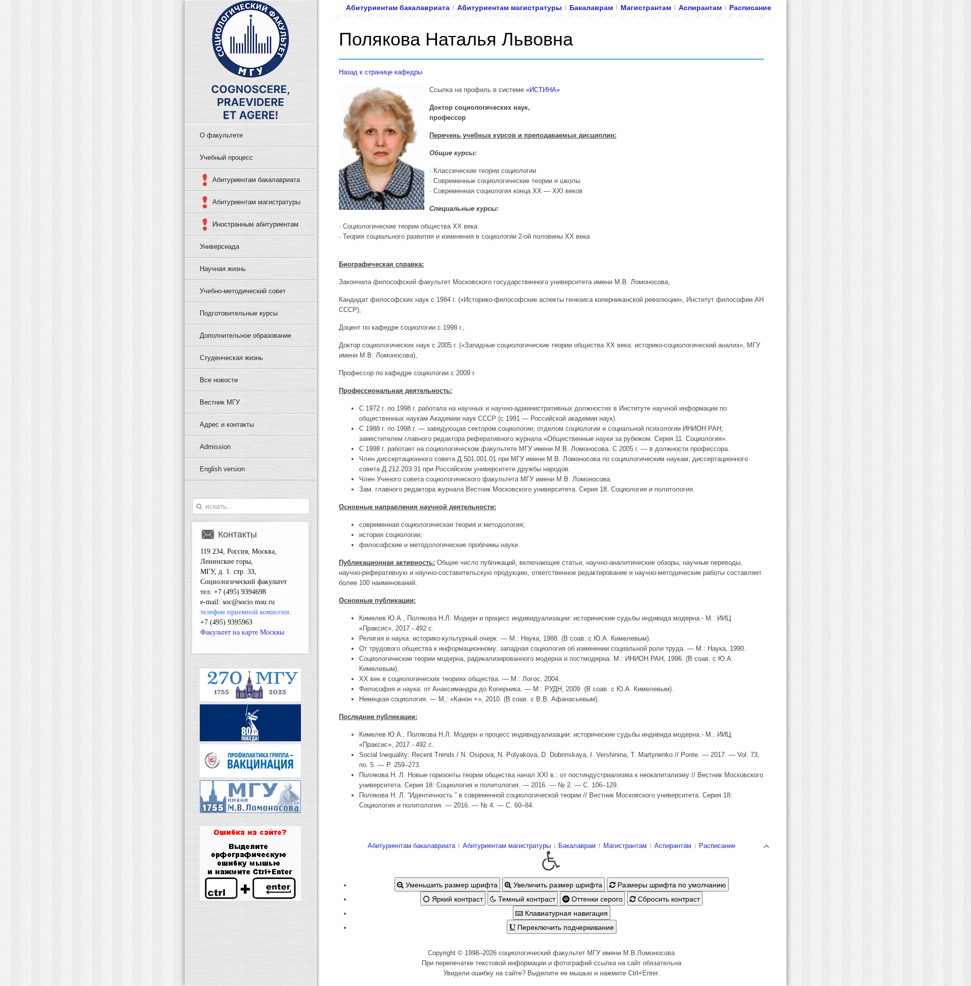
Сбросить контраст (668, 898)
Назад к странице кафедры (380, 72)
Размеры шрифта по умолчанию (670, 884)
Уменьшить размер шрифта (451, 884)
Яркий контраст (456, 898)
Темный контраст (525, 898)
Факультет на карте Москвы (242, 632)
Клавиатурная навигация (565, 913)
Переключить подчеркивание (564, 927)
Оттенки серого (596, 898)
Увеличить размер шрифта (556, 884)
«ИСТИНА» (543, 90)
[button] (551, 861)
